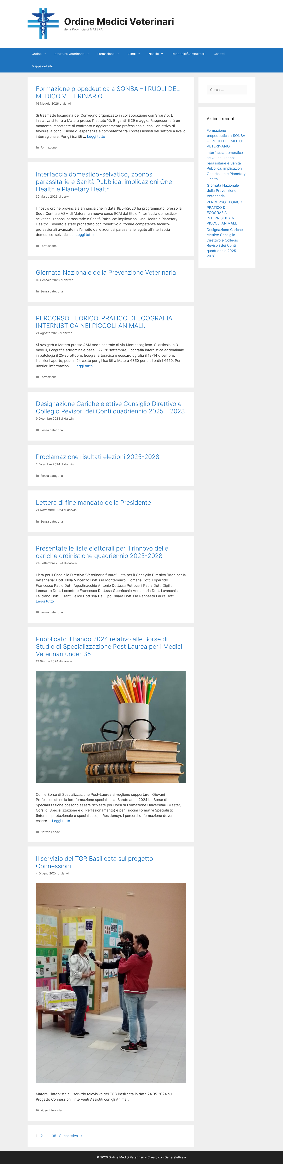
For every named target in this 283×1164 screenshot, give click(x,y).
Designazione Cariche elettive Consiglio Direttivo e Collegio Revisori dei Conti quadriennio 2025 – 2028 (110, 407)
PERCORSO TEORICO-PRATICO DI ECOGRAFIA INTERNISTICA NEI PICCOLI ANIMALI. (104, 321)
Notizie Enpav (50, 832)
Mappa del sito (42, 66)
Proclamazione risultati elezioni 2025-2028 (97, 456)
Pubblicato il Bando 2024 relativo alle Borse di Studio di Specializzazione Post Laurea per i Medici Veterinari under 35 (109, 646)
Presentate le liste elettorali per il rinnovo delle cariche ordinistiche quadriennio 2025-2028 (102, 552)
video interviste (51, 1110)
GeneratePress (175, 1157)
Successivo (70, 1136)
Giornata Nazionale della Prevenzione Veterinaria (106, 272)
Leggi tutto (96, 136)
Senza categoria (51, 291)
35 (54, 1136)
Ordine (37, 54)
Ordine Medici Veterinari (119, 21)
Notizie (154, 54)
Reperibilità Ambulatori (188, 54)
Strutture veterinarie (69, 54)
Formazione (106, 54)
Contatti (219, 54)
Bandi (131, 54)
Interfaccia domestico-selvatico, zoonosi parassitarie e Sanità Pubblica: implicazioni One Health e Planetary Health (104, 181)
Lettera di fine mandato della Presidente (93, 502)
